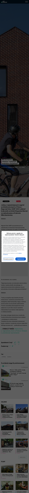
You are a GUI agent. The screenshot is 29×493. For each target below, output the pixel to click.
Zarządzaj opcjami (8, 259)
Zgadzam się (20, 259)
